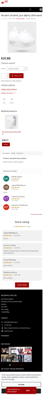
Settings (21, 384)
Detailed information (7, 93)
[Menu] (41, 10)
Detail (6, 144)
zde (13, 379)
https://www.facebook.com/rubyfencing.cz (17, 328)
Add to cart (17, 75)
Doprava (3, 304)
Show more (22, 285)
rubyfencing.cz (8, 331)
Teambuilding (5, 312)
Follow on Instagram (18, 365)
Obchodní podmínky (7, 299)
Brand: (31, 19)
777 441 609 (7, 325)
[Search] (30, 10)
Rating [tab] (13, 153)
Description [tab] (6, 153)
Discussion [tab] (20, 153)
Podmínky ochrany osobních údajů (11, 302)
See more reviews (36, 214)
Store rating (22, 221)
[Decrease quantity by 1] (8, 77)
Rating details (20, 19)
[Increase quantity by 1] (8, 74)
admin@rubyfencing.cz (11, 322)
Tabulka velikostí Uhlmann (9, 89)
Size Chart (4, 307)
